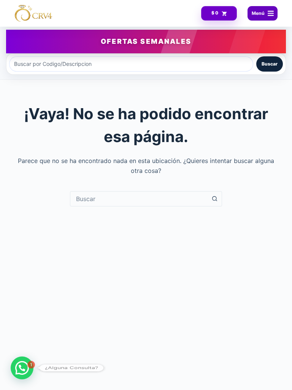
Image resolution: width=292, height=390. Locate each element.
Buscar (270, 64)
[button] (22, 367)
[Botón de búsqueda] (214, 199)
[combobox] (138, 198)
